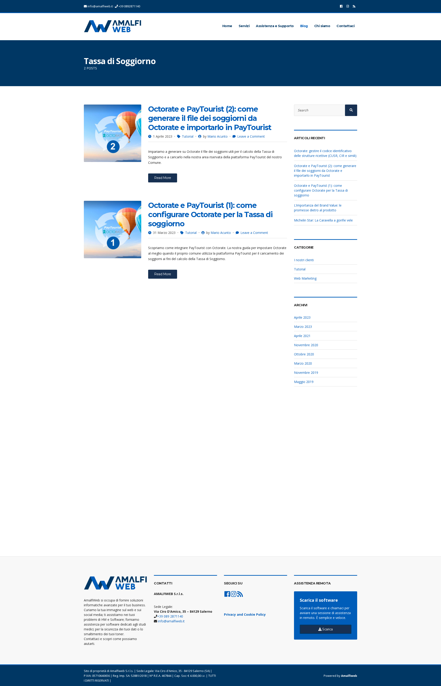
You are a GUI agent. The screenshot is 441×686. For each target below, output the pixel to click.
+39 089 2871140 (170, 616)
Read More (162, 178)
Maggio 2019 (304, 382)
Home (227, 26)
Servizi (244, 26)
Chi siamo (322, 26)
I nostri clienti (304, 260)
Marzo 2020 (303, 363)
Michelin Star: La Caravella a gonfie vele (323, 220)
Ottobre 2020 (304, 354)
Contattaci (345, 26)
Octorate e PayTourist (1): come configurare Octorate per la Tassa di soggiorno (210, 214)
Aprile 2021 (302, 336)
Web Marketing (305, 278)
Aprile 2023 (302, 317)
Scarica (327, 629)
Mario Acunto (217, 136)
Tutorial (187, 136)
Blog (304, 26)
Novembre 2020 (306, 345)
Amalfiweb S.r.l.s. (121, 671)
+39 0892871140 (129, 6)
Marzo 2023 (303, 326)
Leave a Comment (251, 136)
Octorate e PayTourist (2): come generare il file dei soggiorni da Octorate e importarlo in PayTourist (209, 118)
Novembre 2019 (306, 372)
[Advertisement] (325, 469)
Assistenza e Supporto (275, 26)
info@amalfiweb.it (100, 6)
